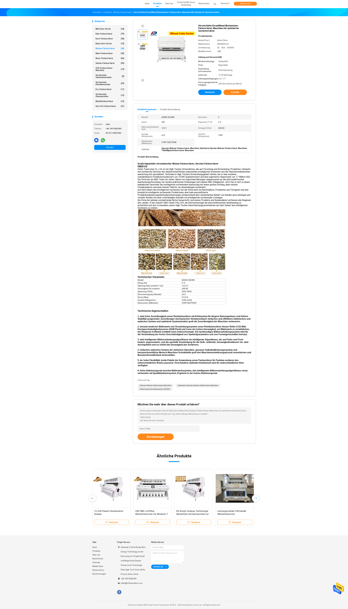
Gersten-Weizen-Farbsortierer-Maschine (155, 385)
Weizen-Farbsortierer (110, 48)
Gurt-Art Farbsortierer (110, 106)
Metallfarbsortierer (110, 101)
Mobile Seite (97, 566)
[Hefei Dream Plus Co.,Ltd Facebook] (119, 592)
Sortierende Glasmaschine (110, 95)
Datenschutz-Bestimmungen (99, 572)
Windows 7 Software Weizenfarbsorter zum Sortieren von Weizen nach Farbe (151, 514)
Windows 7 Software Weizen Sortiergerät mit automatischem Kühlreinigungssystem (192, 514)
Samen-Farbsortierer (110, 63)
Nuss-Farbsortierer (110, 58)
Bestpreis (210, 92)
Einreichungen (155, 436)
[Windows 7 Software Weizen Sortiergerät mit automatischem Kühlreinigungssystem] (194, 488)
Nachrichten (97, 559)
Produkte (96, 551)
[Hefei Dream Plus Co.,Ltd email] (96, 140)
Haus (94, 547)
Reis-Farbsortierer (110, 34)
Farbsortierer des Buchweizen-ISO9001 (155, 389)
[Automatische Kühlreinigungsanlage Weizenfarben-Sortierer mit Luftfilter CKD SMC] (235, 488)
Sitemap (96, 562)
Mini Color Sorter (110, 29)
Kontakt (109, 147)
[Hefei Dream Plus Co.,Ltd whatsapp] (103, 140)
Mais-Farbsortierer (110, 53)
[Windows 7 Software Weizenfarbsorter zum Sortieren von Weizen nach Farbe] (153, 488)
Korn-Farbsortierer (110, 39)
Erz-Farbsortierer (110, 89)
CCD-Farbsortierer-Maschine (110, 69)
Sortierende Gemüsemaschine (110, 76)
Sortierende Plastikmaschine (110, 83)
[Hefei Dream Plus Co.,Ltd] (103, 4)
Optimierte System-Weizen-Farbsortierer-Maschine (198, 385)
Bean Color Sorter (110, 43)
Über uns (96, 555)
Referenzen (245, 4)
